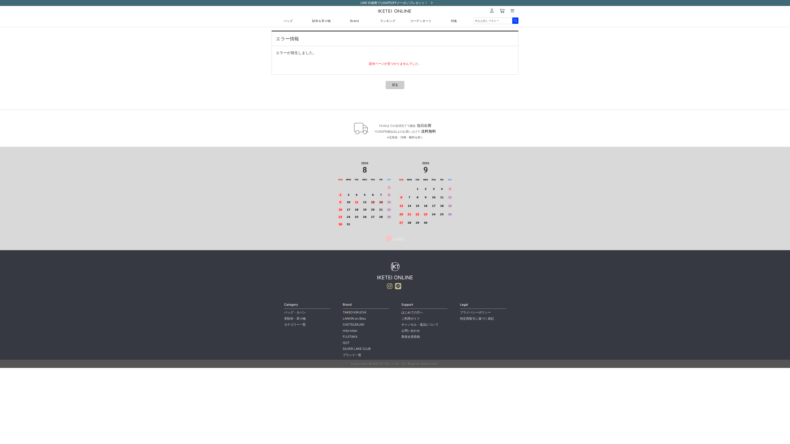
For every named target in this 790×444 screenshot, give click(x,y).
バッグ (288, 21)
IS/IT (346, 343)
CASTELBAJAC (354, 324)
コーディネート (421, 21)
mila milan (350, 331)
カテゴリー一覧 (295, 324)
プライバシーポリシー (475, 312)
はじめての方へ (412, 312)
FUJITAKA (350, 337)
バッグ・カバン (295, 312)
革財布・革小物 (295, 318)
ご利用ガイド (410, 318)
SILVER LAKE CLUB (357, 349)
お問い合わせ (410, 331)
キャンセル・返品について (419, 324)
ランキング (387, 21)
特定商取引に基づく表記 (477, 318)
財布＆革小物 (321, 21)
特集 (454, 21)
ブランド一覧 (352, 355)
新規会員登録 (410, 337)
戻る (395, 85)
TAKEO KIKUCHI (354, 312)
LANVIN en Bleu (354, 318)
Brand (354, 21)
